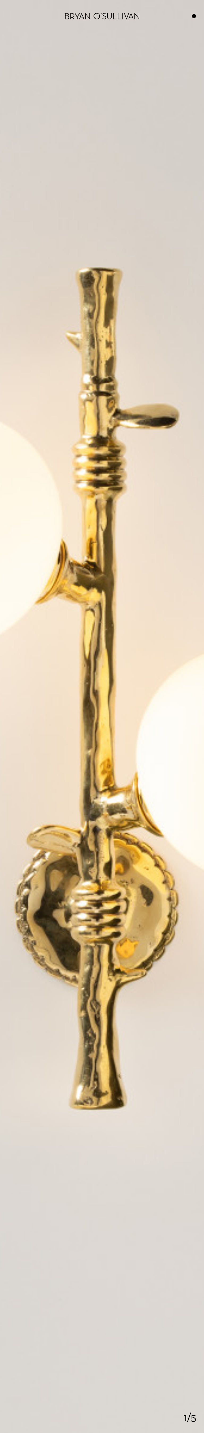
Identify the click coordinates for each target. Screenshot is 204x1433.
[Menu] (193, 16)
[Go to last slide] (25, 716)
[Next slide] (178, 716)
